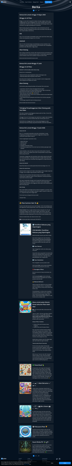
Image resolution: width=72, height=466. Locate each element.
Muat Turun (48, 2)
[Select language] (70, 2)
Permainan (22, 2)
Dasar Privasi (26, 464)
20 (38, 10)
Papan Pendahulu (28, 2)
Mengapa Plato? (36, 2)
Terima (65, 463)
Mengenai (42, 2)
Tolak (52, 463)
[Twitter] (57, 459)
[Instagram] (59, 459)
